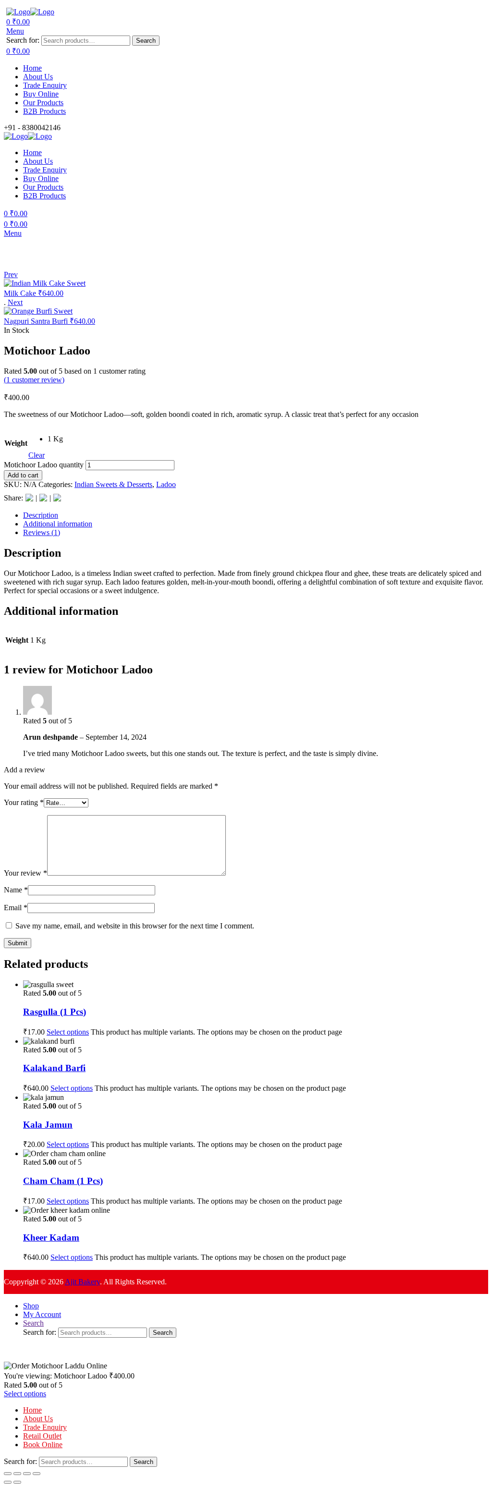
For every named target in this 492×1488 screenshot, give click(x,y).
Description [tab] (40, 515)
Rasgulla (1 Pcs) (54, 1012)
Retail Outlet (42, 1436)
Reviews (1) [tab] (41, 532)
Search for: (22, 40)
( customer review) (34, 380)
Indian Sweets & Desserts (113, 484)
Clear (36, 455)
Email (15, 907)
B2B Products (44, 111)
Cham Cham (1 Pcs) (63, 1181)
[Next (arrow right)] (17, 1482)
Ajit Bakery (82, 1282)
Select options (68, 1032)
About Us (38, 77)
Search (146, 40)
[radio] (55, 439)
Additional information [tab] (57, 524)
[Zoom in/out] (8, 1473)
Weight (15, 443)
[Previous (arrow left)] (8, 1482)
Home (32, 68)
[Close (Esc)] (36, 1473)
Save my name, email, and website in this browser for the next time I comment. (134, 926)
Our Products (43, 102)
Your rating (24, 802)
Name (16, 890)
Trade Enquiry (45, 85)
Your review (25, 873)
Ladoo (166, 484)
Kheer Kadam (51, 1237)
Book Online (42, 1444)
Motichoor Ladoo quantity (44, 465)
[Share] (27, 1473)
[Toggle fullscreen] (17, 1473)
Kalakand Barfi (54, 1068)
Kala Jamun (48, 1125)
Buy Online (41, 94)
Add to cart (23, 475)
